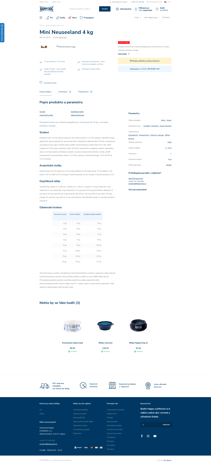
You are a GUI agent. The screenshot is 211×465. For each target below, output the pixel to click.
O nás (136, 17)
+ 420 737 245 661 (137, 2)
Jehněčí (168, 165)
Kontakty (166, 17)
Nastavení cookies (80, 425)
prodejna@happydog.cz (137, 184)
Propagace (89, 17)
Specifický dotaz (50, 83)
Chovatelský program (81, 429)
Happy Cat (56, 2)
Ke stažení (111, 445)
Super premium (165, 126)
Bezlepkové (133, 135)
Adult (163, 120)
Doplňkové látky (77, 112)
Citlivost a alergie (157, 135)
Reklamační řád (79, 417)
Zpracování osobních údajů (83, 421)
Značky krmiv (112, 413)
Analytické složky (46, 115)
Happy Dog (44, 2)
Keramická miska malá (72, 343)
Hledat (105, 9)
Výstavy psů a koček (115, 429)
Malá (169, 142)
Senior (169, 120)
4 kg (169, 159)
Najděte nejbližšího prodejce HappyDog (146, 61)
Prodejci (110, 417)
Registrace (77, 433)
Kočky (62, 17)
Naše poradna (112, 421)
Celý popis (122, 54)
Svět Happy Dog (150, 17)
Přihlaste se (144, 8)
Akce (74, 17)
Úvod (42, 25)
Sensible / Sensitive (151, 126)
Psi (51, 17)
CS (168, 2)
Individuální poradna (114, 425)
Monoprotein (144, 135)
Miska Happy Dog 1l (138, 343)
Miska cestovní (105, 343)
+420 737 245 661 (136, 181)
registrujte (147, 10)
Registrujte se (135, 69)
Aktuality (110, 441)
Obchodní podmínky (80, 410)
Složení (42, 112)
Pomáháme (111, 437)
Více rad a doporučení (137, 189)
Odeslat (166, 424)
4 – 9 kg (168, 148)
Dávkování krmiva (77, 115)
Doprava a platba (79, 413)
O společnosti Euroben (115, 410)
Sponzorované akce (114, 433)
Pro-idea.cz (167, 460)
